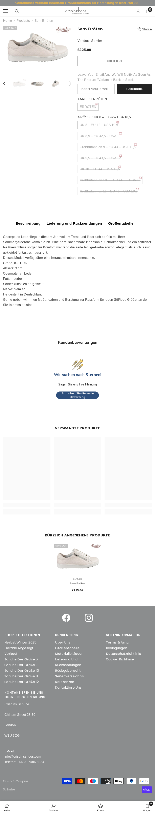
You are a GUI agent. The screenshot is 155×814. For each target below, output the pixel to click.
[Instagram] (89, 618)
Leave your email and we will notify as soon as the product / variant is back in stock (114, 77)
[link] (53, 807)
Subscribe (134, 89)
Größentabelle (121, 223)
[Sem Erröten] (77, 559)
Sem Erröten (77, 583)
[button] (4, 84)
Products (23, 20)
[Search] (17, 11)
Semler (96, 40)
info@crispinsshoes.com (22, 756)
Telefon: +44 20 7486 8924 (24, 762)
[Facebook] (66, 618)
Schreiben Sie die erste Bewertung (78, 395)
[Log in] (138, 11)
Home (7, 20)
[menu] (5, 11)
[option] (37, 47)
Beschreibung (28, 223)
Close (151, 3)
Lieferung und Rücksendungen (74, 223)
